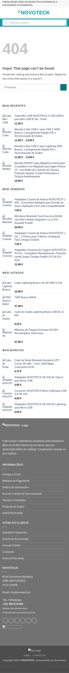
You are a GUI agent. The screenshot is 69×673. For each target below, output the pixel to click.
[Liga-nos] (28, 620)
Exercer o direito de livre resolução (34, 669)
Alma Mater (60, 660)
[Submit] (63, 87)
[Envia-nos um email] (22, 620)
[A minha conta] (59, 12)
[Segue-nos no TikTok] (17, 620)
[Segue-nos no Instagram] (11, 620)
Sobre (27, 655)
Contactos (39, 655)
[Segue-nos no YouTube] (34, 620)
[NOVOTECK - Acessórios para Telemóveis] (34, 13)
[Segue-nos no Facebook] (5, 620)
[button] (4, 13)
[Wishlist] (54, 12)
